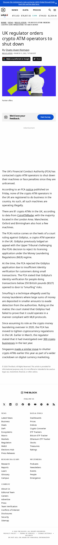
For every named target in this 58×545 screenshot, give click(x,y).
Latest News (7, 418)
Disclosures (6, 513)
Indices (33, 425)
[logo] (3, 10)
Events (33, 471)
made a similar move (26, 349)
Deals (3, 425)
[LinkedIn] (10, 404)
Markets (5, 439)
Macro (4, 435)
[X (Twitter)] (4, 404)
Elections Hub (7, 449)
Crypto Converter (38, 428)
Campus (5, 478)
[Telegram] (29, 404)
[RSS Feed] (53, 404)
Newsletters (35, 467)
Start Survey (45, 117)
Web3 (4, 446)
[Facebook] (22, 404)
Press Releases (8, 453)
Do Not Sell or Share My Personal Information (29, 537)
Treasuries (35, 446)
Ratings (33, 449)
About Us (5, 489)
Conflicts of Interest (10, 510)
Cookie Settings (45, 533)
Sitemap (5, 520)
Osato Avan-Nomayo (17, 50)
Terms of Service (27, 533)
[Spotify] (41, 404)
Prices (33, 421)
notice (29, 189)
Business (5, 421)
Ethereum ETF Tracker (40, 439)
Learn (4, 471)
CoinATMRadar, (25, 215)
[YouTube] (35, 404)
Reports (4, 467)
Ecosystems (6, 432)
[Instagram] (16, 404)
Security (5, 517)
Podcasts (34, 464)
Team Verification (9, 506)
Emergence (35, 478)
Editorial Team (8, 492)
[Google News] (47, 404)
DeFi (3, 428)
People (33, 474)
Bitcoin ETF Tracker (39, 435)
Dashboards (35, 418)
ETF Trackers (36, 432)
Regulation (6, 442)
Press (3, 503)
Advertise (5, 499)
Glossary (5, 474)
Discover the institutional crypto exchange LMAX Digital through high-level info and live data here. (29, 3)
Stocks (33, 442)
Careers (4, 496)
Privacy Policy (10, 533)
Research (5, 464)
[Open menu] (55, 10)
